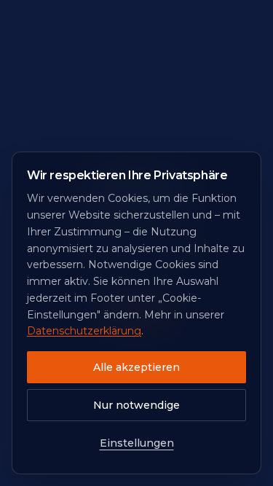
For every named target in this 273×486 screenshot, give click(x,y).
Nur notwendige (136, 405)
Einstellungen (137, 443)
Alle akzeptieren (136, 367)
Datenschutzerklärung (84, 330)
